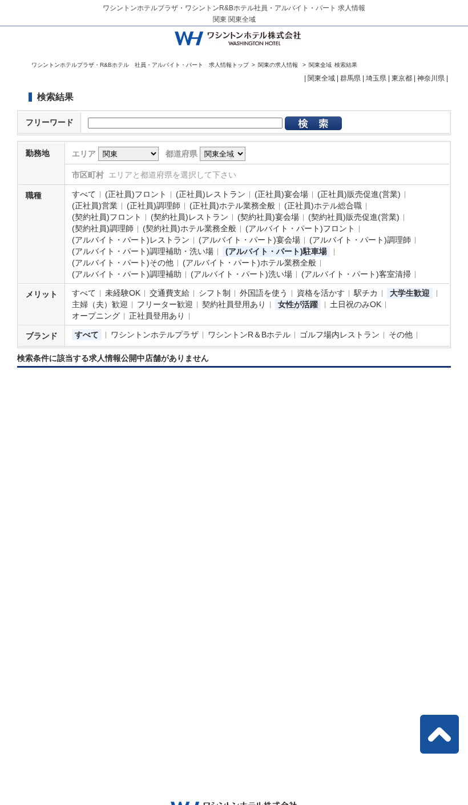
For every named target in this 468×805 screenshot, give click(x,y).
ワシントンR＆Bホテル (249, 334)
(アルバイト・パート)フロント (300, 228)
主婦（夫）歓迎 (100, 304)
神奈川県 (431, 78)
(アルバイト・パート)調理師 (360, 239)
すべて (84, 194)
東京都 (402, 78)
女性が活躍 (298, 304)
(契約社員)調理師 (103, 228)
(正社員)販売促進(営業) (359, 194)
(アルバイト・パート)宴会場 (249, 239)
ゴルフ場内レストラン (340, 334)
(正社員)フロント (136, 194)
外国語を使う (264, 292)
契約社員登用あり (234, 304)
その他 (401, 334)
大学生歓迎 (410, 292)
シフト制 (215, 292)
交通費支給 (169, 292)
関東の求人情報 (279, 65)
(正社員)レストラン (210, 194)
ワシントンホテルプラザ (155, 334)
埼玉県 (376, 78)
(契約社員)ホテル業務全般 (189, 228)
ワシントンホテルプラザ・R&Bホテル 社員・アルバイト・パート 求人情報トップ (140, 65)
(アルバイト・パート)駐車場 (276, 251)
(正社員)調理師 (153, 205)
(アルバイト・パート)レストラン (130, 239)
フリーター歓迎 (165, 304)
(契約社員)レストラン (189, 217)
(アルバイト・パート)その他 (123, 262)
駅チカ (366, 292)
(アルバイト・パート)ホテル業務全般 (249, 262)
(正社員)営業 (95, 205)
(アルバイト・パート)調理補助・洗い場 (142, 251)
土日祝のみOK (355, 304)
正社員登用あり (157, 315)
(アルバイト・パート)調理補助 (126, 274)
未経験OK (122, 292)
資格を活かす (321, 292)
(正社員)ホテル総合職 (323, 205)
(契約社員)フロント (107, 217)
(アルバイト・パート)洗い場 (241, 274)
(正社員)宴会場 (281, 194)
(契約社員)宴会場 (268, 217)
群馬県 (350, 78)
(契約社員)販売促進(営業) (354, 217)
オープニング (96, 315)
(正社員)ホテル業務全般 (232, 205)
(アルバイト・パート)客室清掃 (356, 274)
